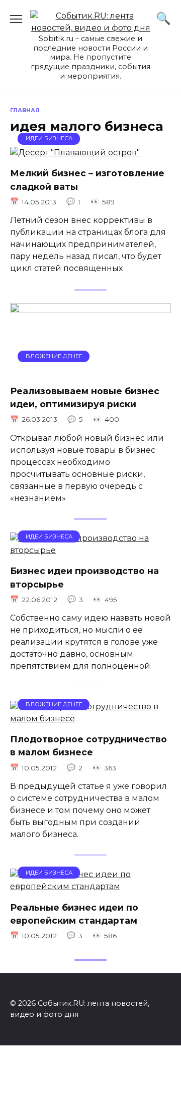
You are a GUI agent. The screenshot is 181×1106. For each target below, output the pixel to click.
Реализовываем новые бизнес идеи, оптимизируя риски (84, 397)
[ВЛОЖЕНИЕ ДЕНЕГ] (90, 370)
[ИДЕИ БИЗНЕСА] (75, 152)
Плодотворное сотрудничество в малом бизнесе (88, 745)
